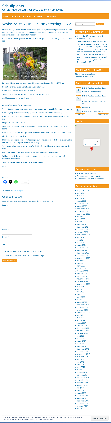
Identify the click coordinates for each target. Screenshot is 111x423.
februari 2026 (82, 203)
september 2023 (83, 258)
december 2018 (83, 377)
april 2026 (81, 198)
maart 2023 (81, 268)
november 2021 (83, 307)
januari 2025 (82, 224)
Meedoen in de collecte (84, 76)
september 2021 (83, 312)
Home (5, 16)
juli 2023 (80, 260)
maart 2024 (81, 245)
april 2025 (81, 219)
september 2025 (83, 214)
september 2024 (83, 235)
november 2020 (83, 331)
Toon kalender (102, 114)
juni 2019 (80, 362)
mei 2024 (80, 240)
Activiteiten (38, 16)
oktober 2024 (82, 232)
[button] (80, 115)
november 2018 (83, 380)
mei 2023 (80, 263)
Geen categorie (18, 191)
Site (3, 244)
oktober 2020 (82, 333)
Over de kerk (15, 16)
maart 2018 (81, 393)
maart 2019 (81, 369)
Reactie (6, 205)
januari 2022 (82, 302)
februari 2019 (82, 372)
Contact (53, 16)
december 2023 (83, 253)
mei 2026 (80, 196)
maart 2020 (81, 341)
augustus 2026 (83, 190)
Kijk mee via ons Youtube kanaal (88, 74)
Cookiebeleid (48, 419)
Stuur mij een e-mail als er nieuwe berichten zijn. (24, 256)
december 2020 (83, 328)
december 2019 (83, 349)
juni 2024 (80, 237)
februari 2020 (82, 344)
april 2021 (81, 320)
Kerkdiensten (27, 16)
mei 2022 (80, 294)
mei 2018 (80, 390)
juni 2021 (80, 315)
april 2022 (81, 297)
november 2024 (83, 229)
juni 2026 (80, 193)
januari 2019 (82, 375)
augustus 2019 (83, 357)
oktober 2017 (82, 406)
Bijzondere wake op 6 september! (90, 178)
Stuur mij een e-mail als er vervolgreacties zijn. (23, 251)
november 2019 (83, 351)
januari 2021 (82, 325)
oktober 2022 (82, 281)
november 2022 (83, 279)
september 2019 (83, 354)
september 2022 (83, 284)
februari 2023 (82, 271)
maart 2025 (81, 222)
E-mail (5, 237)
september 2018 (83, 385)
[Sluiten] (97, 141)
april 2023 (81, 266)
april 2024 (81, 242)
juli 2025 (80, 216)
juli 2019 (80, 359)
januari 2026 (82, 206)
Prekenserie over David (86, 173)
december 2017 (83, 401)
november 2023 (83, 255)
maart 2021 (81, 323)
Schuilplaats (13, 5)
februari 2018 (82, 395)
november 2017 (83, 403)
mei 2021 (80, 318)
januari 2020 (82, 346)
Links (47, 16)
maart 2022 (81, 299)
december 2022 (83, 276)
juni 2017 (80, 408)
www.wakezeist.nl (25, 98)
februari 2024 (82, 247)
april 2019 (81, 367)
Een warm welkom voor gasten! (89, 176)
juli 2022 (80, 289)
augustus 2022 (83, 286)
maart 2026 (81, 201)
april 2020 (81, 338)
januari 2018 (82, 398)
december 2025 (83, 209)
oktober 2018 (82, 382)
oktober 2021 (82, 310)
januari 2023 (82, 273)
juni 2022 (80, 292)
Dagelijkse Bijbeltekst (90, 32)
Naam (5, 230)
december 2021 (83, 305)
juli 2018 (80, 388)
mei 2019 (80, 364)
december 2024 (83, 227)
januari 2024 (82, 250)
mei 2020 (80, 336)
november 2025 (83, 211)
